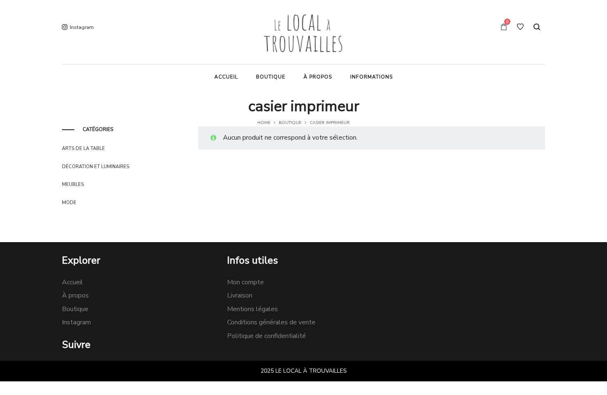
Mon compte (245, 282)
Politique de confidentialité (266, 335)
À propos (75, 295)
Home (263, 123)
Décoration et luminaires (95, 167)
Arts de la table (83, 148)
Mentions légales (252, 309)
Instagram (76, 322)
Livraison (239, 295)
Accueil (72, 282)
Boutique (290, 123)
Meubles (73, 184)
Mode (69, 203)
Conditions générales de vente (271, 322)
